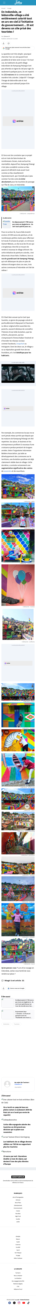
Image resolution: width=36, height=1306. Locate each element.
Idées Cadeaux (18, 1258)
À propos (18, 1273)
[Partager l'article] (3, 43)
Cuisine (18, 1211)
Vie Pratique (18, 1253)
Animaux (18, 1200)
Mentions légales (18, 1284)
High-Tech (18, 1216)
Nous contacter (18, 1276)
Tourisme (16, 1024)
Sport (18, 1250)
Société (18, 1247)
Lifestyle (18, 1236)
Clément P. (7, 36)
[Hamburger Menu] (4, 3)
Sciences (18, 1245)
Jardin (18, 1222)
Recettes (18, 1213)
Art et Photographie (18, 1197)
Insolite (18, 1219)
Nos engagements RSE (18, 1281)
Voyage (9, 8)
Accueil (3, 8)
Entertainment (18, 1205)
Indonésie (6, 1024)
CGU (18, 1286)
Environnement (18, 1208)
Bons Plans (18, 1203)
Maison (18, 1239)
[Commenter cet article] (8, 43)
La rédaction (18, 1278)
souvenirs (7, 471)
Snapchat (20, 343)
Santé (18, 1242)
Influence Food (18, 1289)
